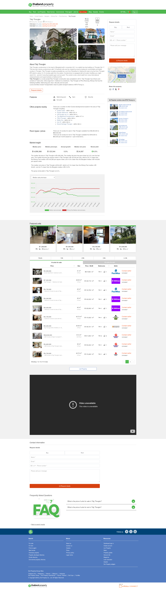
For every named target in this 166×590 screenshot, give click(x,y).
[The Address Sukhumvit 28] (114, 113)
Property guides (108, 552)
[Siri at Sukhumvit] (114, 127)
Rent (34, 12)
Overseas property (34, 552)
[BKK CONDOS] (115, 317)
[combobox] (112, 40)
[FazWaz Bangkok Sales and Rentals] (116, 272)
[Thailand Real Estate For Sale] (30, 531)
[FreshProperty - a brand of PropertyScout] (116, 354)
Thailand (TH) (32, 573)
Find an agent (32, 548)
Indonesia (62, 573)
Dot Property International (48, 575)
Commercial (60, 12)
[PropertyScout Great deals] (116, 336)
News (105, 550)
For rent (31, 546)
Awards (95, 12)
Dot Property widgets (109, 564)
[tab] (101, 501)
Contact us (69, 546)
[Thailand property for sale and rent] (45, 5)
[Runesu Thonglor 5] (114, 120)
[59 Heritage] (114, 141)
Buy (30, 12)
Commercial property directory (37, 559)
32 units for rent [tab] (109, 262)
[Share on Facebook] (113, 89)
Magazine (106, 557)
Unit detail (124, 273)
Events (101, 12)
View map (122, 76)
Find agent (68, 12)
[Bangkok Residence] (116, 326)
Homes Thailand (61, 575)
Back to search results (38, 524)
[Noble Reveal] (114, 134)
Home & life (107, 555)
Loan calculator (108, 559)
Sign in (135, 12)
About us (68, 543)
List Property (42, 12)
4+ (125, 258)
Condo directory (33, 557)
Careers (68, 548)
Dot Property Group (33, 575)
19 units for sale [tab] (56, 262)
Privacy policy (70, 552)
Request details (122, 60)
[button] (46, 539)
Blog (90, 12)
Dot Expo (70, 575)
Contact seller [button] (126, 271)
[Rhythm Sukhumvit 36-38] (114, 106)
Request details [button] (36, 90)
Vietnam (48, 573)
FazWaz (78, 575)
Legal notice (69, 555)
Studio (40, 258)
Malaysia (55, 573)
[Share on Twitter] (116, 89)
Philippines (41, 573)
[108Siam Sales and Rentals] (116, 281)
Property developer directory (36, 555)
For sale (31, 543)
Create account (108, 546)
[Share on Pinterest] (118, 89)
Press (67, 550)
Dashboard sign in (109, 543)
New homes (51, 12)
